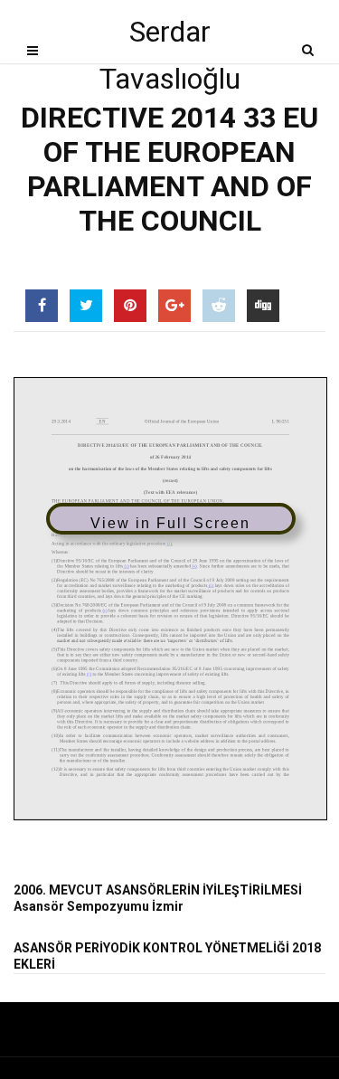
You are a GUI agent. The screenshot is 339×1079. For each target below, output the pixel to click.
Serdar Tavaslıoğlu (169, 34)
